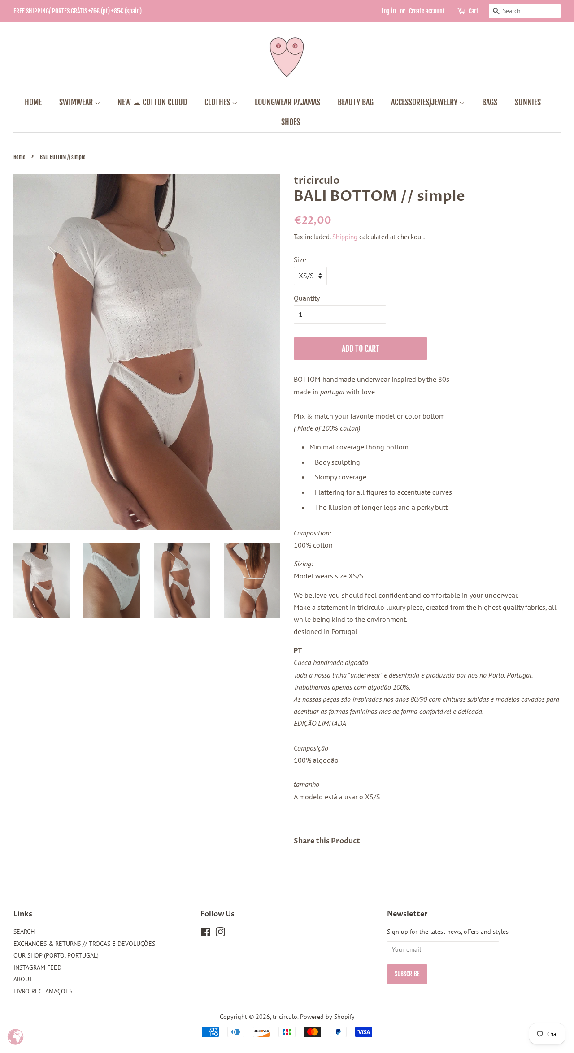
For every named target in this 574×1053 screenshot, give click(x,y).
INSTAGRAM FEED (37, 967)
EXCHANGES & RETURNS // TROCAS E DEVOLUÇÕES (84, 944)
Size (300, 259)
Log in (389, 11)
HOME (33, 102)
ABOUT (23, 979)
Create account (427, 11)
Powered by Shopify (327, 1017)
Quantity (307, 297)
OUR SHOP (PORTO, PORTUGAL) (56, 955)
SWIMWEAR (77, 102)
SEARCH (24, 932)
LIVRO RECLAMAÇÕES (42, 991)
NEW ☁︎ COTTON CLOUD (152, 102)
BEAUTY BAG (356, 102)
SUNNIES (528, 102)
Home (19, 157)
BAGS (489, 102)
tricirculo (285, 1017)
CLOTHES (218, 102)
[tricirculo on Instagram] (220, 934)
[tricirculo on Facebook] (205, 934)
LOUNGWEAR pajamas (287, 102)
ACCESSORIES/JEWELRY (425, 102)
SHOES (290, 122)
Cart (473, 11)
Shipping (344, 237)
